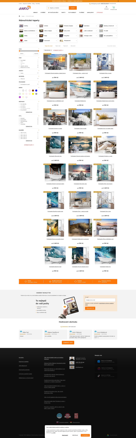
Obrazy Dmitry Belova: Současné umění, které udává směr (55, 363)
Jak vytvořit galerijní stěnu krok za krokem (55, 397)
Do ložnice (29, 107)
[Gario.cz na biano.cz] (76, 416)
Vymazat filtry (28, 144)
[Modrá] (36, 91)
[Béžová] (23, 94)
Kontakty (38, 3)
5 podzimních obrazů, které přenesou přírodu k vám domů (54, 375)
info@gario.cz (79, 367)
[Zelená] (20, 94)
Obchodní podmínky (24, 369)
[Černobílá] (26, 91)
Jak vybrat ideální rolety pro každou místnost (53, 358)
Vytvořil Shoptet (113, 435)
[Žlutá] (33, 94)
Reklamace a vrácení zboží (26, 378)
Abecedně (73, 46)
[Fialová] (20, 97)
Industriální (29, 119)
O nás (20, 3)
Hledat (73, 7)
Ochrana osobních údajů (25, 374)
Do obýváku (29, 104)
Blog (33, 3)
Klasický (29, 118)
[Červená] (30, 91)
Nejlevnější (57, 46)
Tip (29, 64)
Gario (29, 73)
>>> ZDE (53, 432)
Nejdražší (65, 46)
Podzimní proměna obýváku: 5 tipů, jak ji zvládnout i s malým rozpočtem (54, 380)
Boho (29, 122)
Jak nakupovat (23, 365)
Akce (29, 61)
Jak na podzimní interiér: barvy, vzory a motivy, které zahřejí (54, 386)
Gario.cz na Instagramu (107, 368)
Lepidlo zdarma (29, 66)
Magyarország (76, 422)
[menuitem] (35, 12)
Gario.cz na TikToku (107, 376)
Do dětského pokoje (29, 108)
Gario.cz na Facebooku (107, 361)
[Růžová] (26, 94)
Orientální (29, 124)
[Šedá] (36, 94)
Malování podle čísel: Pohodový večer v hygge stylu (54, 402)
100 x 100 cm (29, 134)
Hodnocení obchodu (68, 322)
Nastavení (65, 435)
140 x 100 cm (29, 137)
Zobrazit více (68, 342)
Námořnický (47, 50)
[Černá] (23, 91)
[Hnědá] (33, 91)
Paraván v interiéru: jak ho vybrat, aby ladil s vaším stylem (54, 407)
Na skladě (29, 60)
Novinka (29, 63)
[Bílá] (20, 91)
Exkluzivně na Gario (29, 67)
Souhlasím (86, 435)
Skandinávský (29, 121)
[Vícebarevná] (26, 97)
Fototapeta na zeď (29, 84)
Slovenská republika (63, 422)
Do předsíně (29, 109)
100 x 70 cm (29, 132)
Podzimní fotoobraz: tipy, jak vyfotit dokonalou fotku (53, 392)
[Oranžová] (30, 94)
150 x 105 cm (29, 138)
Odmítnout (75, 435)
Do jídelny (29, 105)
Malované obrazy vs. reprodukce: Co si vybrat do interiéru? (54, 369)
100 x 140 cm (29, 135)
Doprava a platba (27, 3)
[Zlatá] (23, 97)
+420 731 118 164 (80, 362)
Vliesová (29, 78)
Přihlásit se (90, 308)
